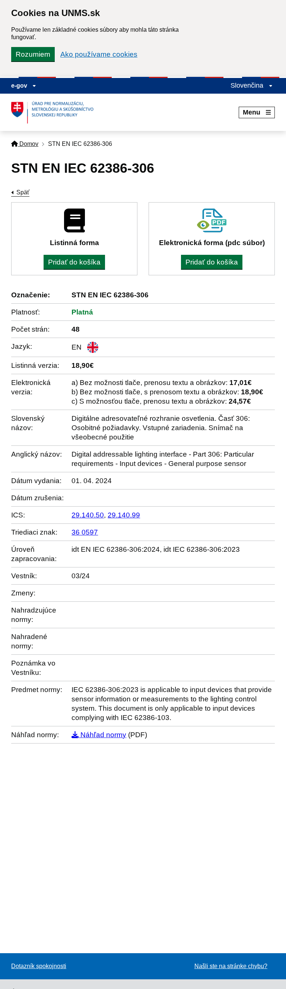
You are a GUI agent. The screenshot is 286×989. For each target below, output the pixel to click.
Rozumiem (33, 54)
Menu (251, 112)
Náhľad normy (102, 735)
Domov (28, 144)
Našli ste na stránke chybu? (230, 966)
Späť (22, 192)
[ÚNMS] (55, 112)
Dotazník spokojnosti (38, 966)
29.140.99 (124, 515)
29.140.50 (88, 515)
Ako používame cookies (98, 54)
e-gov (20, 85)
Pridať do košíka (74, 262)
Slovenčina (248, 85)
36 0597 (85, 532)
